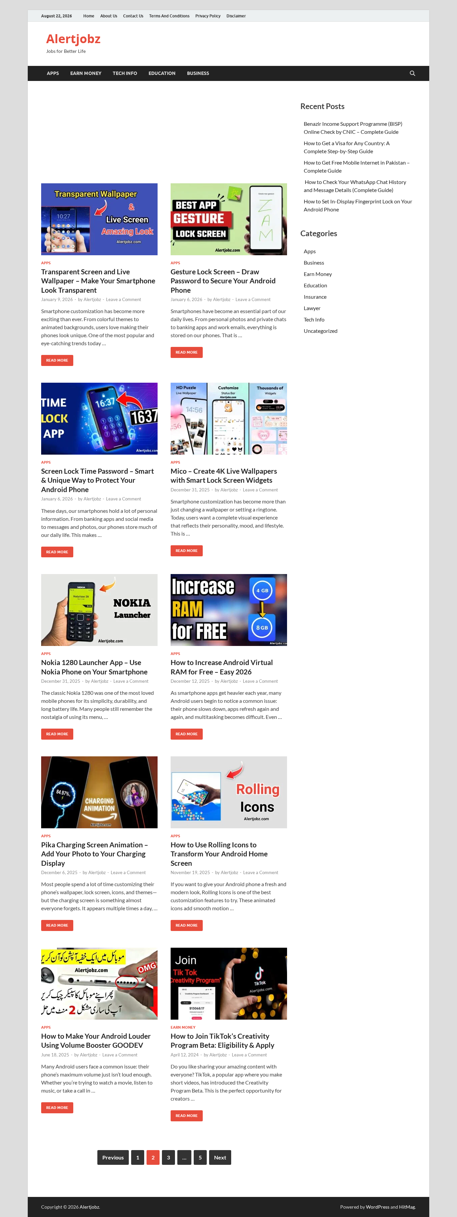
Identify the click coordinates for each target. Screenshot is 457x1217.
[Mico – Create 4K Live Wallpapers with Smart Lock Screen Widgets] (229, 419)
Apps (53, 73)
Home (88, 15)
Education (162, 73)
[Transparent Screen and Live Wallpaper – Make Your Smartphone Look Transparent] (99, 219)
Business (198, 73)
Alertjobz (73, 38)
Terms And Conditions (169, 15)
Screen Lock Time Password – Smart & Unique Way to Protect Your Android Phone (97, 480)
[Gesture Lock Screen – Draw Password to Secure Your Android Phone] (229, 219)
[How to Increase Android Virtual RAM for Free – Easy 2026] (229, 610)
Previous (113, 1157)
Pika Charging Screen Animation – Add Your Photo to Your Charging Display (94, 853)
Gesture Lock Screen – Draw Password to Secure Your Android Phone (223, 280)
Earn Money (85, 73)
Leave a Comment (123, 299)
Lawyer (312, 308)
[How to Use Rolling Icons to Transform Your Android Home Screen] (229, 792)
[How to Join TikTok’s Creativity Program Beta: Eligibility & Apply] (229, 984)
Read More (54, 359)
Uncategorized (321, 330)
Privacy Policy (207, 15)
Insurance (315, 296)
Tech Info (125, 73)
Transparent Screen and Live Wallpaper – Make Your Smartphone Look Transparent (98, 280)
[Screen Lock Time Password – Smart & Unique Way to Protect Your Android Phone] (99, 419)
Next (220, 1157)
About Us (108, 15)
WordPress (377, 1207)
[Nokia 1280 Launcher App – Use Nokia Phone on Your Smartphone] (99, 610)
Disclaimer (236, 15)
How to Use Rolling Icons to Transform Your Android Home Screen (219, 853)
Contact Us (133, 15)
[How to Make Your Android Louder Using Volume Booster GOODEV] (99, 984)
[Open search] (412, 73)
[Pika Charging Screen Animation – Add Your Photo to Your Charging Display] (99, 792)
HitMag (407, 1207)
